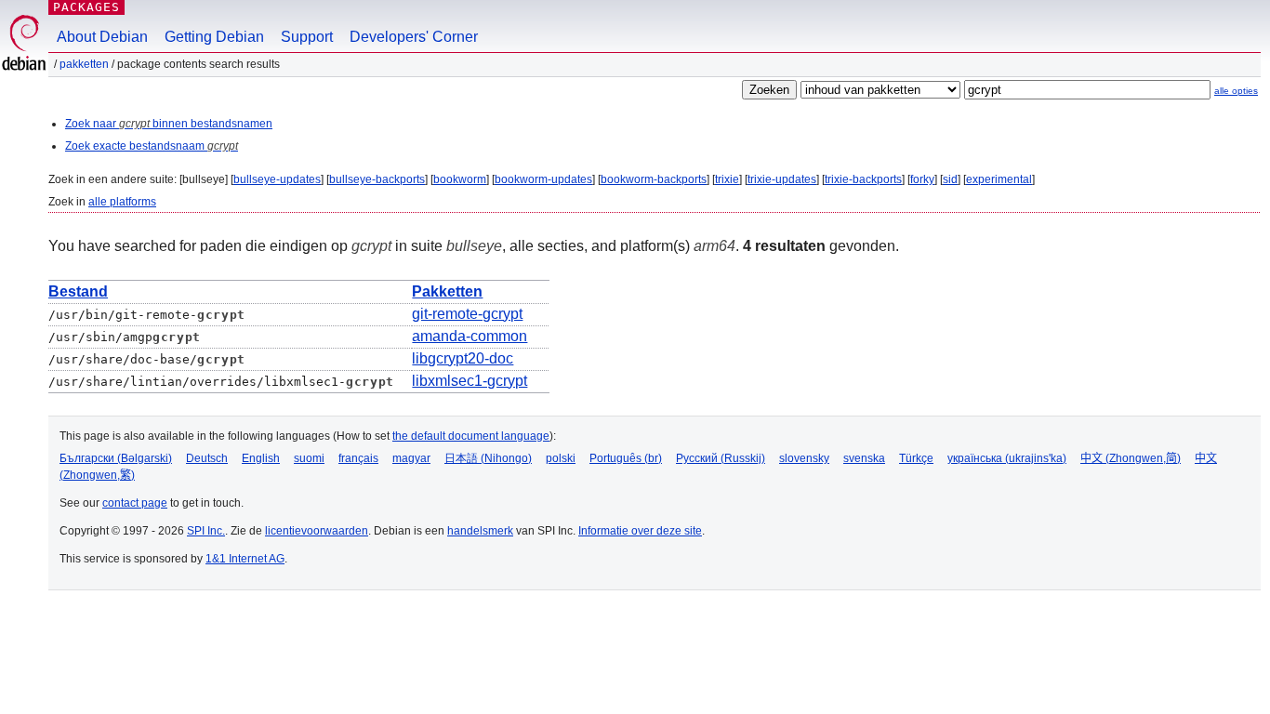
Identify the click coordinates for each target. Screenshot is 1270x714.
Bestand (78, 291)
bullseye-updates (277, 179)
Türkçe (916, 458)
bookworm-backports (654, 179)
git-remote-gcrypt (467, 314)
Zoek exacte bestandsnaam (151, 145)
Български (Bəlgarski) (116, 458)
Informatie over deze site (640, 530)
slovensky (804, 458)
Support (307, 37)
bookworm (459, 179)
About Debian (102, 37)
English (261, 458)
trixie (727, 179)
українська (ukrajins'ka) (1006, 458)
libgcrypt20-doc (462, 358)
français (358, 458)
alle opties (1236, 91)
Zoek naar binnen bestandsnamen (168, 123)
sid (950, 179)
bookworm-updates (543, 179)
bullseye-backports (377, 179)
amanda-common (469, 336)
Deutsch (207, 458)
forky (922, 179)
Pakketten (84, 64)
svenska (864, 458)
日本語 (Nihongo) (488, 458)
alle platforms (122, 201)
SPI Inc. (206, 530)
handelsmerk (480, 530)
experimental (999, 179)
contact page (134, 502)
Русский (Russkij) (720, 458)
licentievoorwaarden (316, 530)
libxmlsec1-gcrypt (469, 381)
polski (560, 458)
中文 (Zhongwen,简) (1130, 458)
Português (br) (625, 458)
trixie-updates (781, 179)
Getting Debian (214, 37)
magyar (411, 458)
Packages (86, 7)
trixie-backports (863, 179)
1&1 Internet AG (244, 558)
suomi (309, 458)
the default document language (470, 436)
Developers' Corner (414, 37)
